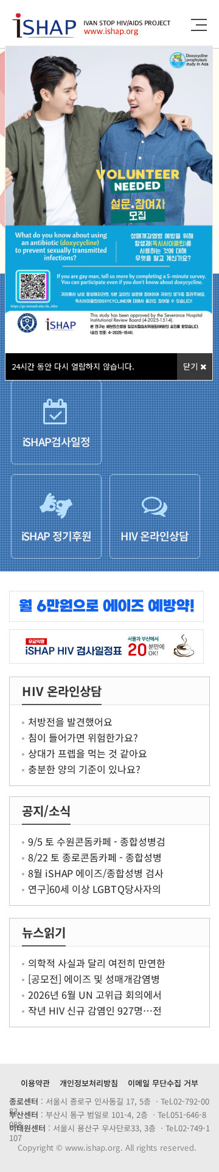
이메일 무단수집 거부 (163, 1083)
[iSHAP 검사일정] (109, 646)
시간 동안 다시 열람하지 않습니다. (73, 366)
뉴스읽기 (44, 932)
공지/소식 (46, 810)
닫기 (191, 366)
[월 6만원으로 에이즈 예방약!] (109, 606)
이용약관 (35, 1083)
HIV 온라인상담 (62, 691)
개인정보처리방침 (89, 1083)
